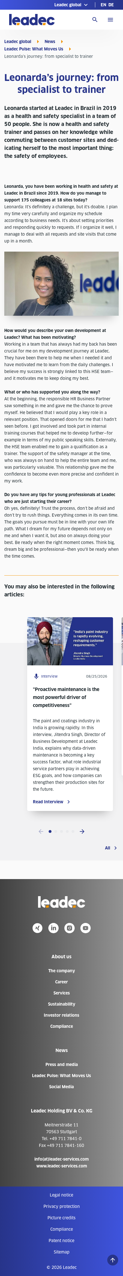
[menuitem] (103, 4)
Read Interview (48, 801)
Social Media (61, 1086)
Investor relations (61, 1015)
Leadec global (17, 41)
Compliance (61, 1026)
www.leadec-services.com (61, 1166)
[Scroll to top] (112, 1260)
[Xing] (37, 928)
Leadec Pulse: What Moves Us (33, 49)
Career (61, 981)
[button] (71, 4)
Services (61, 993)
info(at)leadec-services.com (61, 1159)
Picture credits (61, 1217)
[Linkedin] (53, 928)
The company (61, 970)
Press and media (61, 1064)
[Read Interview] (70, 663)
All (107, 848)
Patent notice (61, 1240)
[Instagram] (69, 928)
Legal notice (61, 1195)
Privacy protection (61, 1206)
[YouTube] (85, 928)
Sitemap (62, 1252)
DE (111, 4)
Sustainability (61, 1004)
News (50, 41)
